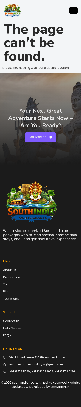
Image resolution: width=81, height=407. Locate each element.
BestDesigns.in (60, 387)
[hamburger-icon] (73, 10)
